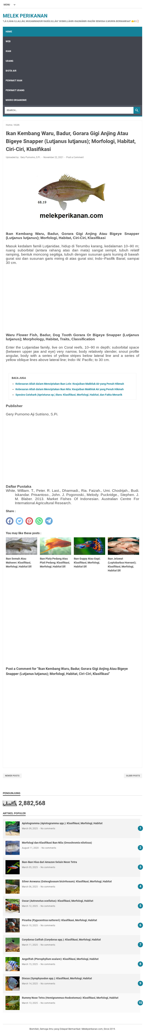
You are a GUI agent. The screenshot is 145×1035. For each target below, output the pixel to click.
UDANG (9, 61)
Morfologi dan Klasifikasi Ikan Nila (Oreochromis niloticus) (57, 842)
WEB (8, 41)
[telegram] (49, 521)
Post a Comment (75, 157)
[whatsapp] (39, 521)
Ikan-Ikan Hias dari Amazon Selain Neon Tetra (49, 862)
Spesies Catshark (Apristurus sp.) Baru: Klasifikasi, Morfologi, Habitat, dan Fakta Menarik (68, 394)
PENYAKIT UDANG (15, 90)
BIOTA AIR (11, 70)
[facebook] (9, 521)
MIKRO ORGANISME (16, 100)
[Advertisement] (72, 294)
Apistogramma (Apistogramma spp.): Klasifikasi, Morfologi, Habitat (62, 823)
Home (9, 31)
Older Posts (133, 776)
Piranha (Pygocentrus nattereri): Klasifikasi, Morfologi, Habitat (59, 920)
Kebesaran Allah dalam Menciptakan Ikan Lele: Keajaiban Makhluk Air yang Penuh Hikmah (69, 383)
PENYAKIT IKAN (14, 80)
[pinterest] (29, 521)
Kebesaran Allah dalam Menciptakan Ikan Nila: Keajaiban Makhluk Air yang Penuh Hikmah (69, 389)
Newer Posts (12, 776)
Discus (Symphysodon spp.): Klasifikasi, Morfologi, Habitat (57, 978)
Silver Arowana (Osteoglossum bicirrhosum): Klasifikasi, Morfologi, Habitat (67, 881)
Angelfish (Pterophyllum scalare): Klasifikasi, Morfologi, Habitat (60, 958)
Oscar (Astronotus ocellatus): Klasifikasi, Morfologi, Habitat (57, 900)
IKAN (8, 51)
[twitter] (19, 521)
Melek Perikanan (25, 16)
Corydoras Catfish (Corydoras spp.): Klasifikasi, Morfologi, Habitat (61, 939)
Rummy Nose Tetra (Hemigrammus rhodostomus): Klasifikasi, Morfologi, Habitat (70, 997)
